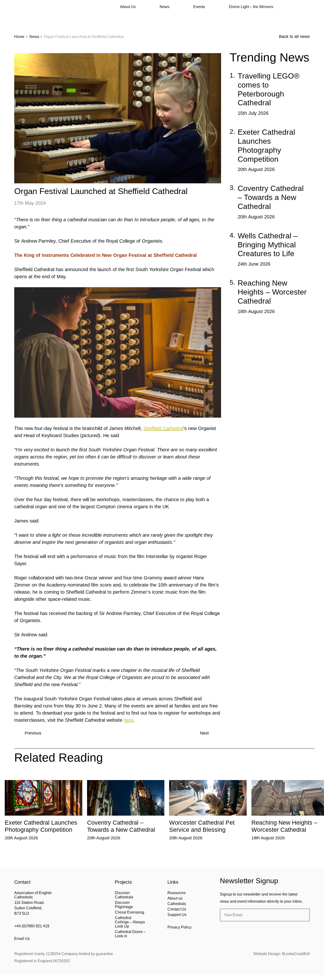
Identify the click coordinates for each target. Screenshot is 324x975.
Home (19, 37)
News (164, 7)
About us (174, 898)
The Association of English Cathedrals (32, 16)
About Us (128, 7)
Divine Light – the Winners (251, 7)
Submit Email (302, 915)
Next (204, 733)
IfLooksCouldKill (296, 954)
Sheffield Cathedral (163, 428)
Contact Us (176, 909)
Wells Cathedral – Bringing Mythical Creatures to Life (268, 244)
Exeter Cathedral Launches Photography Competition (266, 145)
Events (199, 7)
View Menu (307, 7)
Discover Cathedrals (124, 895)
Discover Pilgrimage (124, 905)
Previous (33, 733)
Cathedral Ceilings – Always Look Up (130, 922)
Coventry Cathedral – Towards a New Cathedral (271, 197)
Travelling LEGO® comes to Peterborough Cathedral (269, 89)
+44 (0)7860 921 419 (31, 926)
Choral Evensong (129, 912)
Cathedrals (176, 904)
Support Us (176, 915)
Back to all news (294, 36)
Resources (176, 893)
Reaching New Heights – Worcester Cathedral (272, 292)
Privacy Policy (179, 927)
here (128, 720)
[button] (39, 776)
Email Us (22, 939)
